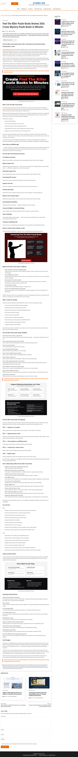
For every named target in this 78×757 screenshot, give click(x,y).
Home (18, 8)
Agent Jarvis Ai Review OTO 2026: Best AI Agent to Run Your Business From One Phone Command (68, 33)
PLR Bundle (64, 71)
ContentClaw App (38, 8)
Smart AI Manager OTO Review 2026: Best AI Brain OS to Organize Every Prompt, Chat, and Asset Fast (68, 65)
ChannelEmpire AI (57, 8)
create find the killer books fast (10, 664)
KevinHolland (12, 31)
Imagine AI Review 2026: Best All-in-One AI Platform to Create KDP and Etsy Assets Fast (12, 693)
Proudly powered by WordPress (30, 755)
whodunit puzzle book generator (16, 668)
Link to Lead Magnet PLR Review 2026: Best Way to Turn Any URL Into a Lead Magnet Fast (67, 74)
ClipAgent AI (24, 8)
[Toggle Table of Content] (14, 40)
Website (2, 739)
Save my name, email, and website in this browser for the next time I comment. (19, 743)
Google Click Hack (47, 8)
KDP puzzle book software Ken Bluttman (37, 666)
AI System (30, 8)
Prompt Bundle (65, 90)
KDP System (7, 15)
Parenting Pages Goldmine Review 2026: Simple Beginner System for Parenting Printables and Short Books (38, 694)
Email (2, 734)
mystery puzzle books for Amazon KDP (22, 667)
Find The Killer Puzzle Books (21, 664)
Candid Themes (51, 755)
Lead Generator (65, 50)
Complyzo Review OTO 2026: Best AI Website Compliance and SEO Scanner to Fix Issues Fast (67, 23)
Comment (3, 716)
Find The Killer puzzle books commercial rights (36, 664)
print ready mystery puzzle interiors (36, 667)
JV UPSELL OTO (39, 3)
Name (2, 729)
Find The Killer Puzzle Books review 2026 (21, 666)
